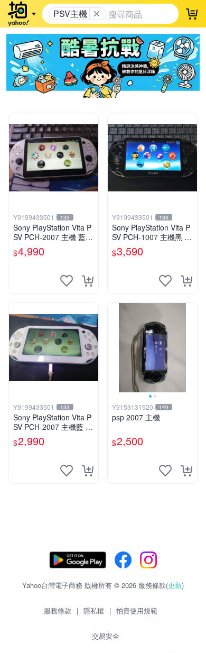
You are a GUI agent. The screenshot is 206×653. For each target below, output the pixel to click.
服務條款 (57, 610)
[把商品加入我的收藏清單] (66, 280)
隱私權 (93, 610)
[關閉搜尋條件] (96, 14)
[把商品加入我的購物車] (87, 280)
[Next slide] (190, 347)
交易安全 (105, 636)
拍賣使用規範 (136, 610)
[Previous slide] (114, 347)
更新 (175, 585)
